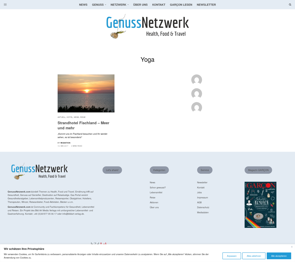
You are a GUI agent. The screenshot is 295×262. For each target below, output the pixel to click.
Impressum (202, 197)
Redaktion (65, 143)
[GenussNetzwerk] (147, 26)
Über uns (154, 207)
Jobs (199, 192)
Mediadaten (203, 212)
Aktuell (62, 117)
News (76, 117)
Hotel (70, 117)
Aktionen (154, 202)
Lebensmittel (156, 192)
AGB (199, 202)
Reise (83, 117)
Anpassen (232, 255)
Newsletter (202, 182)
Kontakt (201, 187)
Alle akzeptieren (279, 255)
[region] (147, 253)
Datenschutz (203, 207)
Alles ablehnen (254, 255)
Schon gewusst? (158, 187)
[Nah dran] (292, 247)
